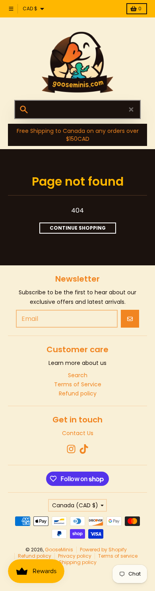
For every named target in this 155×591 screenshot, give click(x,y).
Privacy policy (74, 556)
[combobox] (77, 109)
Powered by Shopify (103, 549)
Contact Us (77, 433)
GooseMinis (59, 549)
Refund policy (34, 556)
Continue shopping (78, 228)
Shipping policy (78, 562)
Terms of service (118, 556)
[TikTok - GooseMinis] (84, 449)
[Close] (131, 109)
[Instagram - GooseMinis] (71, 449)
